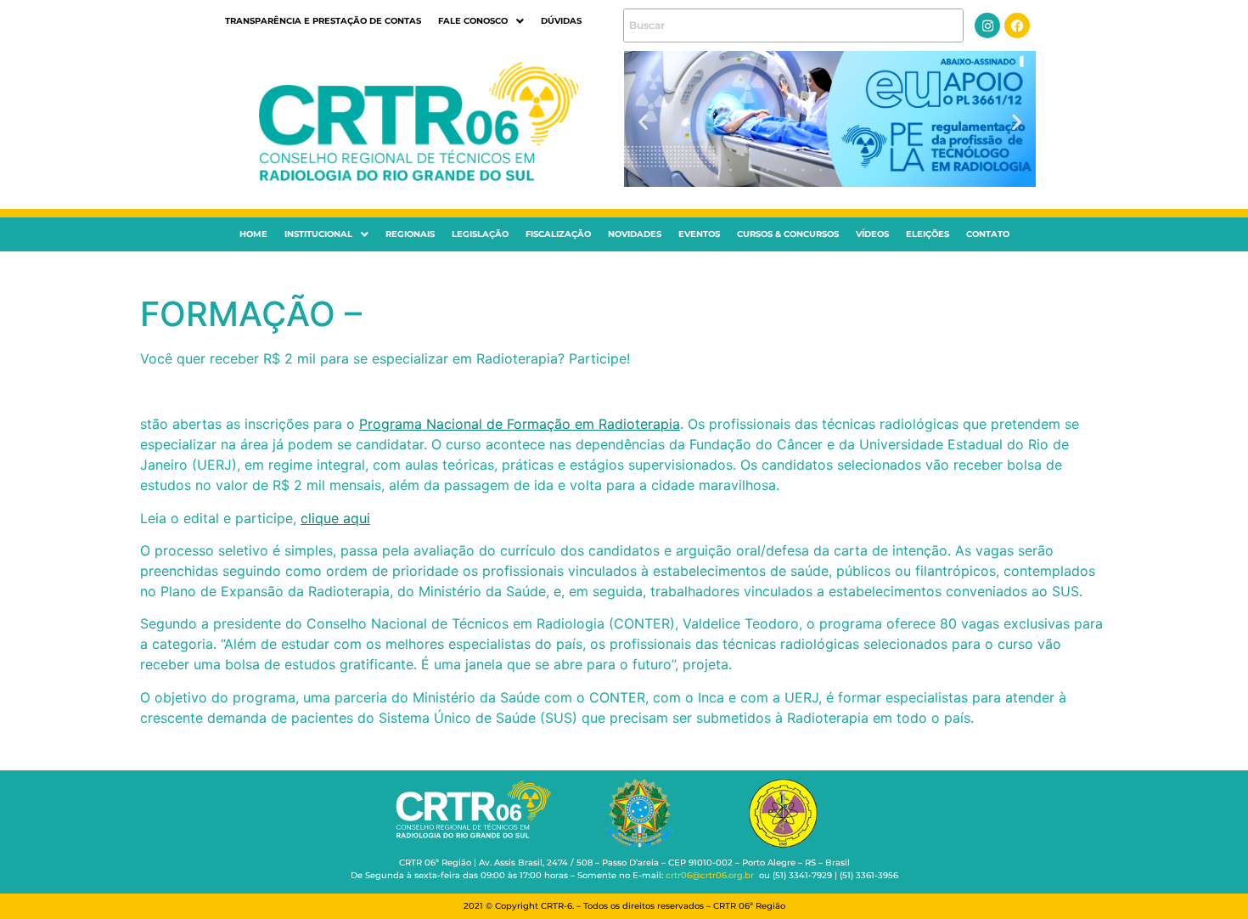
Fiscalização (558, 234)
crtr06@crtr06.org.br (710, 875)
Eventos (699, 234)
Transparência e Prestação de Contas (323, 20)
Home (253, 234)
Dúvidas (561, 20)
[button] (481, 21)
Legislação (480, 234)
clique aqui (335, 518)
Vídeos (872, 234)
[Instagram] (987, 25)
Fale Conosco (473, 20)
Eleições (927, 234)
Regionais (410, 234)
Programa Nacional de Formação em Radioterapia (519, 423)
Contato (987, 234)
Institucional (318, 234)
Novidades (634, 234)
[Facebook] (1017, 25)
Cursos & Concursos (788, 234)
